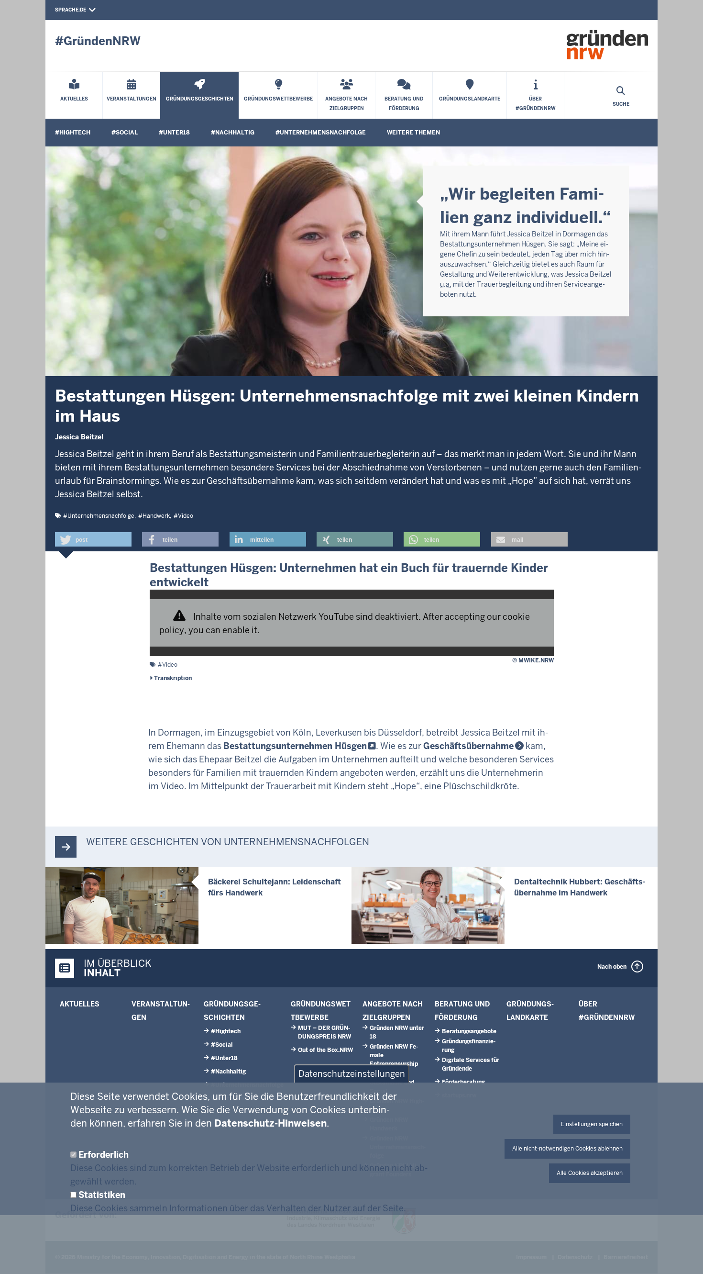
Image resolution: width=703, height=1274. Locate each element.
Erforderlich (103, 1154)
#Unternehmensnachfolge (320, 132)
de (83, 10)
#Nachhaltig (232, 132)
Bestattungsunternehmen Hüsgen (295, 745)
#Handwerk (154, 516)
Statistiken (101, 1194)
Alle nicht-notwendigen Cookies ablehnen (567, 1148)
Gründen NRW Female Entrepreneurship (394, 1055)
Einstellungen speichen (592, 1124)
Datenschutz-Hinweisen (270, 1123)
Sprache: (67, 10)
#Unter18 (174, 132)
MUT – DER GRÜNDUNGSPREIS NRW (324, 1032)
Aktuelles (79, 1004)
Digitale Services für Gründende (470, 1064)
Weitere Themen (413, 132)
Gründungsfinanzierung (468, 1046)
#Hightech (72, 132)
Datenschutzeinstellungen (351, 1073)
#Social (124, 132)
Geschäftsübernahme (468, 745)
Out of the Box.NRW (325, 1050)
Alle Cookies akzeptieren (590, 1173)
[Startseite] (607, 44)
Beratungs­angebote (469, 1031)
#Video (183, 516)
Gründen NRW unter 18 (397, 1032)
